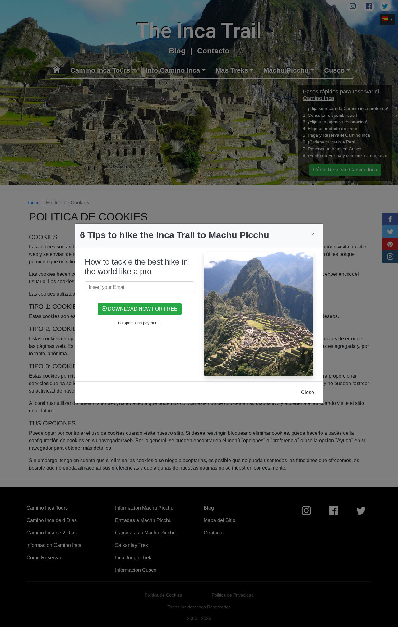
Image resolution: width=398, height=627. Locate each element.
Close (307, 392)
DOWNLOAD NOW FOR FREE (142, 308)
